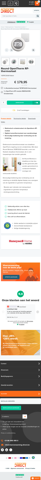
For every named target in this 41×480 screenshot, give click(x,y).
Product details (6, 119)
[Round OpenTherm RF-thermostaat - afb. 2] (14, 62)
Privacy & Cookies (30, 468)
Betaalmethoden (18, 457)
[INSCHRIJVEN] (25, 416)
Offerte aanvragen (37, 11)
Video (3, 122)
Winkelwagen (37, 3)
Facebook (2, 449)
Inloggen (4, 393)
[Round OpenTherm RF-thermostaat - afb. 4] (31, 62)
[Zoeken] (38, 16)
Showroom (4, 370)
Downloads (32, 119)
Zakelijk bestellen (7, 385)
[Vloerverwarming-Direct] (8, 10)
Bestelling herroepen (8, 401)
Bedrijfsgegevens (7, 376)
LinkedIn (6, 449)
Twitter (10, 449)
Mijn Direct (10, 3)
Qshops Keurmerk (33, 457)
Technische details (20, 119)
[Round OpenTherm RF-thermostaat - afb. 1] (20, 43)
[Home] (4, 3)
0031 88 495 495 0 (16, 3)
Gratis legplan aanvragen (11, 408)
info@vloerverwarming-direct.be (17, 445)
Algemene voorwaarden (17, 468)
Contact (3, 364)
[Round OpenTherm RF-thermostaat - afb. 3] (23, 62)
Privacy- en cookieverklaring (8, 433)
